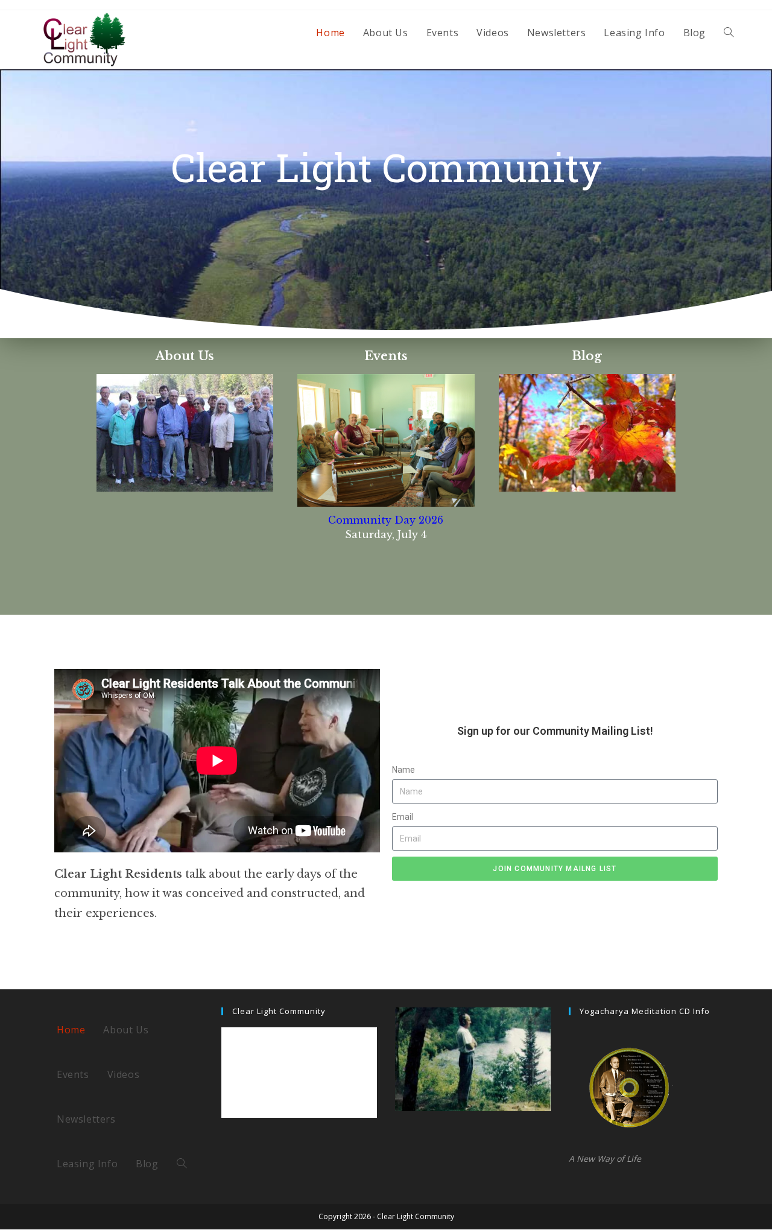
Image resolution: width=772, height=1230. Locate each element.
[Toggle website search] (728, 32)
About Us (185, 356)
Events (386, 356)
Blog (587, 356)
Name (403, 770)
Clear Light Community (279, 1011)
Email (402, 817)
